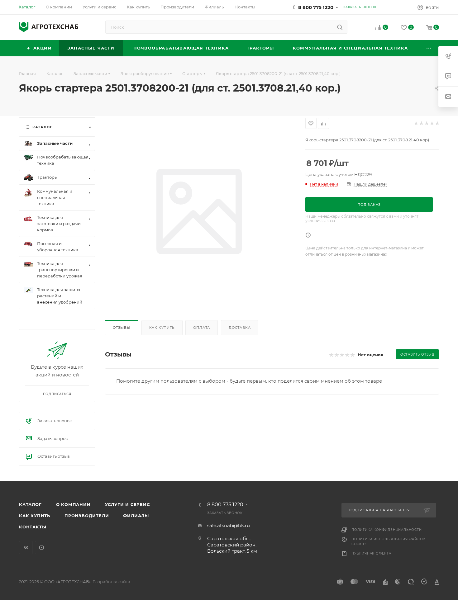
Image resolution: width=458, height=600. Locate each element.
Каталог (30, 504)
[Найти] (339, 27)
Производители (86, 515)
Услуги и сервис (127, 504)
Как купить (162, 327)
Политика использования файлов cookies (388, 541)
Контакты (32, 526)
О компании (73, 504)
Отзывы (122, 327)
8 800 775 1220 (315, 7)
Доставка (239, 327)
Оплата (201, 327)
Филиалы (136, 515)
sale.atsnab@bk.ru (228, 525)
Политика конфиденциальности (386, 530)
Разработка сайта (111, 581)
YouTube (41, 547)
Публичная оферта (371, 553)
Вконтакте (25, 547)
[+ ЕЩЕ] (429, 48)
